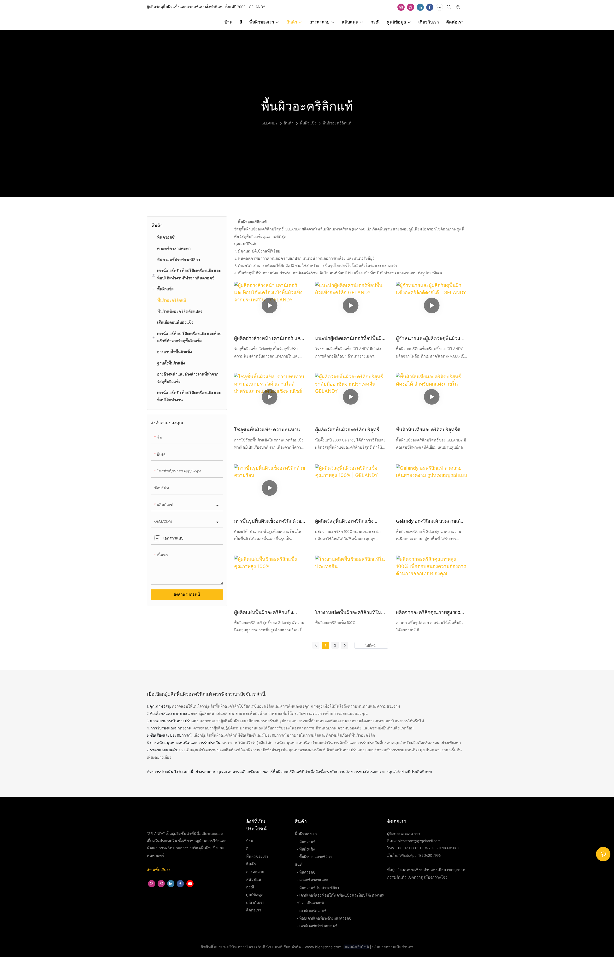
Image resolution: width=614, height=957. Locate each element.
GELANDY (269, 123)
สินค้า (289, 123)
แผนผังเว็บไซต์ (356, 947)
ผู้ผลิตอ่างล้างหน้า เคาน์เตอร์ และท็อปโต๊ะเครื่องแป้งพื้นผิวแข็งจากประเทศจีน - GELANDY (268, 338)
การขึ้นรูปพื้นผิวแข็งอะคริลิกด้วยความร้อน (267, 521)
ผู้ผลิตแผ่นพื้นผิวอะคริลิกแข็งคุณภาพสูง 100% (263, 612)
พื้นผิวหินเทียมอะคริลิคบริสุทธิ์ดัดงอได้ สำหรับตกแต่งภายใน (429, 430)
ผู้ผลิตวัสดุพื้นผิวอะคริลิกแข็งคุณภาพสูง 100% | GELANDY (344, 521)
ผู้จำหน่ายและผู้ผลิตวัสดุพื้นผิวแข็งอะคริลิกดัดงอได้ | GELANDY (431, 339)
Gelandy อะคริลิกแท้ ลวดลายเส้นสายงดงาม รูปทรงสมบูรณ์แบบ (430, 521)
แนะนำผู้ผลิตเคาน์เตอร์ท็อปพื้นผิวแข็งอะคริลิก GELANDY (349, 338)
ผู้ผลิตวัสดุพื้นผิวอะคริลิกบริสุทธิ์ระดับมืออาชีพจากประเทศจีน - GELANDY (347, 430)
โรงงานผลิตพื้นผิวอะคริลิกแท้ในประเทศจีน (348, 612)
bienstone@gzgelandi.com (419, 841)
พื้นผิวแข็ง (308, 123)
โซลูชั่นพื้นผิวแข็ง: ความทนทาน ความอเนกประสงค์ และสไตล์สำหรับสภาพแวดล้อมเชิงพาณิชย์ (268, 430)
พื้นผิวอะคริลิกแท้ (337, 123)
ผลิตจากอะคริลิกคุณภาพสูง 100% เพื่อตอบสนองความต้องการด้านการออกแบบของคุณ (430, 612)
